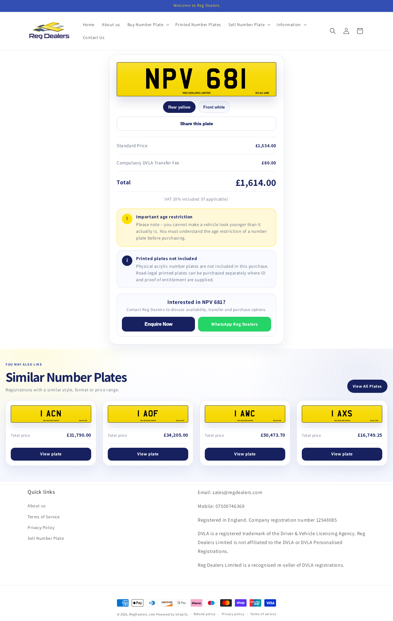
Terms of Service (44, 516)
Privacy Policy (41, 527)
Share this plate (196, 123)
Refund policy (205, 614)
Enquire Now (159, 324)
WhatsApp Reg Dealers (234, 324)
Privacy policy (233, 614)
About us (37, 505)
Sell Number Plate (46, 538)
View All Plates (367, 386)
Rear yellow (179, 107)
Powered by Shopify (172, 614)
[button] (148, 24)
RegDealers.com (142, 614)
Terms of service (263, 614)
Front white (214, 107)
